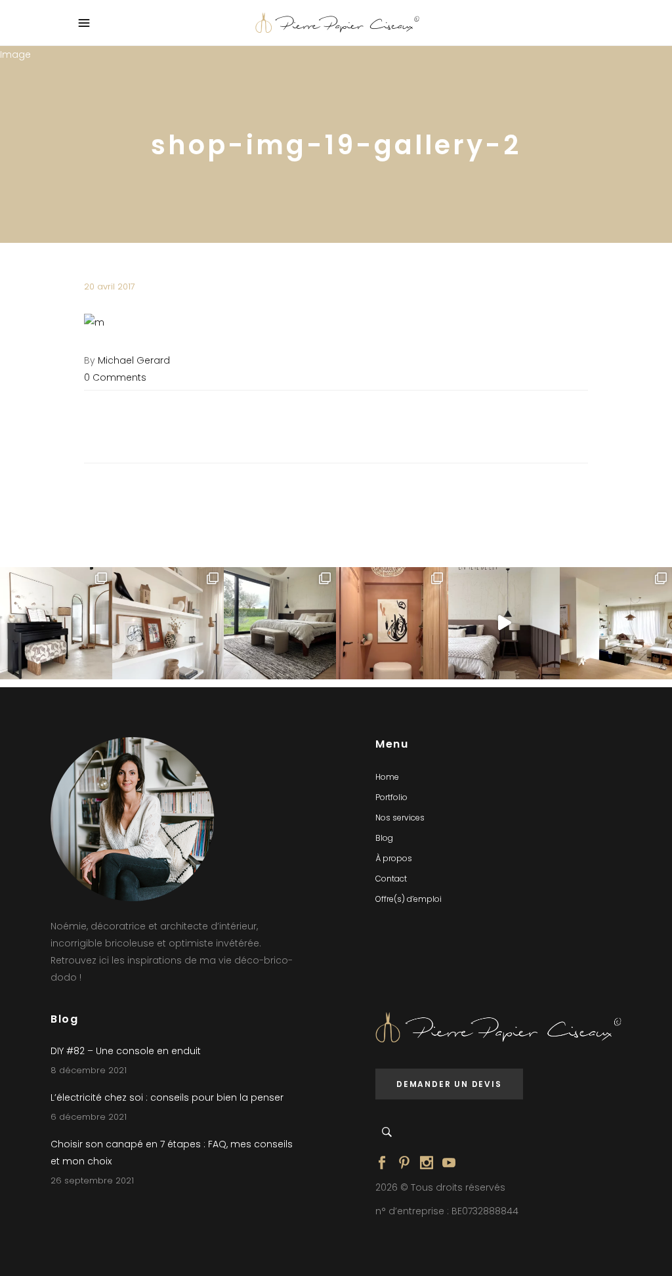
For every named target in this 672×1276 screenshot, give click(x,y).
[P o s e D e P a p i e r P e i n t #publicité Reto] (504, 623)
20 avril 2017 (109, 286)
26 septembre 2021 (92, 1180)
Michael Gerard (134, 360)
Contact (391, 878)
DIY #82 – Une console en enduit (126, 1050)
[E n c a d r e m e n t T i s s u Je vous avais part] (168, 623)
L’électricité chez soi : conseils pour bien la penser (167, 1097)
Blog (384, 837)
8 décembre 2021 (89, 1070)
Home (387, 776)
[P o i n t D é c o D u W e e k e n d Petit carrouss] (616, 623)
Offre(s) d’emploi (408, 898)
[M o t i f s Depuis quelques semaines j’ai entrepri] (56, 623)
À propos (393, 858)
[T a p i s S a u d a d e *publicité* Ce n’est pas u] (280, 623)
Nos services (400, 817)
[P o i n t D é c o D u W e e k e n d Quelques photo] (392, 623)
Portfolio (391, 797)
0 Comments (115, 377)
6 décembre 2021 (89, 1117)
